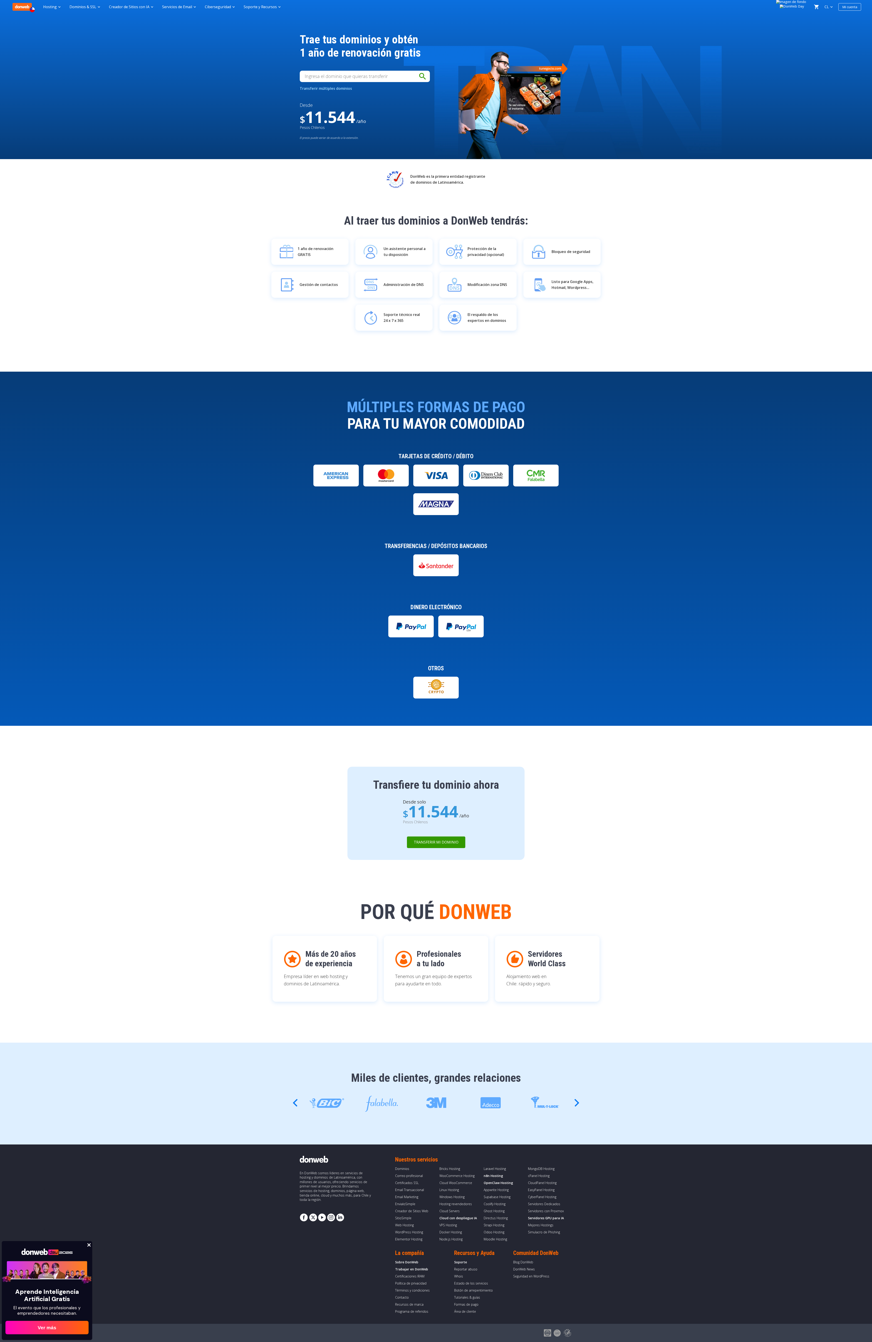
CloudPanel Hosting (542, 1183)
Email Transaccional (409, 1190)
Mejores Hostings (540, 1225)
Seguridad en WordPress (531, 1276)
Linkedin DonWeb (340, 1217)
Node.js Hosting (451, 1239)
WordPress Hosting (409, 1232)
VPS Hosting (448, 1225)
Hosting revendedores (455, 1204)
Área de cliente (465, 1311)
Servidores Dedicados (544, 1204)
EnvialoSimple (405, 1204)
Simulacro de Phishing (544, 1232)
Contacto (402, 1297)
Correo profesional (409, 1176)
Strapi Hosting (494, 1225)
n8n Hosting (493, 1176)
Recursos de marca (409, 1304)
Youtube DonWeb (322, 1217)
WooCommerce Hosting (457, 1176)
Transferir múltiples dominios (326, 88)
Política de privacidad (410, 1283)
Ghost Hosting (494, 1211)
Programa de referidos (411, 1311)
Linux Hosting (449, 1190)
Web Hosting (404, 1225)
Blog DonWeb (523, 1262)
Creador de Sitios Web (411, 1211)
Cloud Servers (449, 1211)
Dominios (402, 1169)
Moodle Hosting (495, 1239)
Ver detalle (336, 490)
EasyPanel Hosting (541, 1190)
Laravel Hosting (495, 1169)
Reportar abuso (465, 1269)
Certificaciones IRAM (409, 1276)
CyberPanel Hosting (542, 1197)
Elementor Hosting (408, 1239)
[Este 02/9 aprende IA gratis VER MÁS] (792, 5)
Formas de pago (466, 1304)
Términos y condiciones (412, 1290)
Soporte (460, 1262)
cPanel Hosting (539, 1176)
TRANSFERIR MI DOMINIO (436, 842)
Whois (458, 1276)
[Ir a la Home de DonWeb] (22, 7)
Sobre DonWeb (406, 1262)
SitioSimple (403, 1218)
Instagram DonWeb (331, 1217)
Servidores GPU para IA (546, 1218)
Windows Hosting (452, 1197)
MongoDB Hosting (541, 1169)
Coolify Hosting (494, 1204)
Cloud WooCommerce (455, 1183)
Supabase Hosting (497, 1197)
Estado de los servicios (471, 1283)
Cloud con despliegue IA (458, 1218)
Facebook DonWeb (304, 1217)
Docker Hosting (450, 1232)
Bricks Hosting (449, 1169)
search (422, 76)
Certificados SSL (407, 1183)
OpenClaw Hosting (498, 1183)
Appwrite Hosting (496, 1190)
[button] (577, 1103)
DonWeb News (524, 1269)
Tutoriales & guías (467, 1297)
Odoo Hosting (494, 1232)
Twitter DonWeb (313, 1217)
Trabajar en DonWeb (411, 1269)
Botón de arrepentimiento (473, 1290)
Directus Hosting (496, 1218)
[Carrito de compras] (816, 7)
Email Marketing (406, 1197)
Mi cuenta (849, 7)
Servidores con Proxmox (546, 1211)
